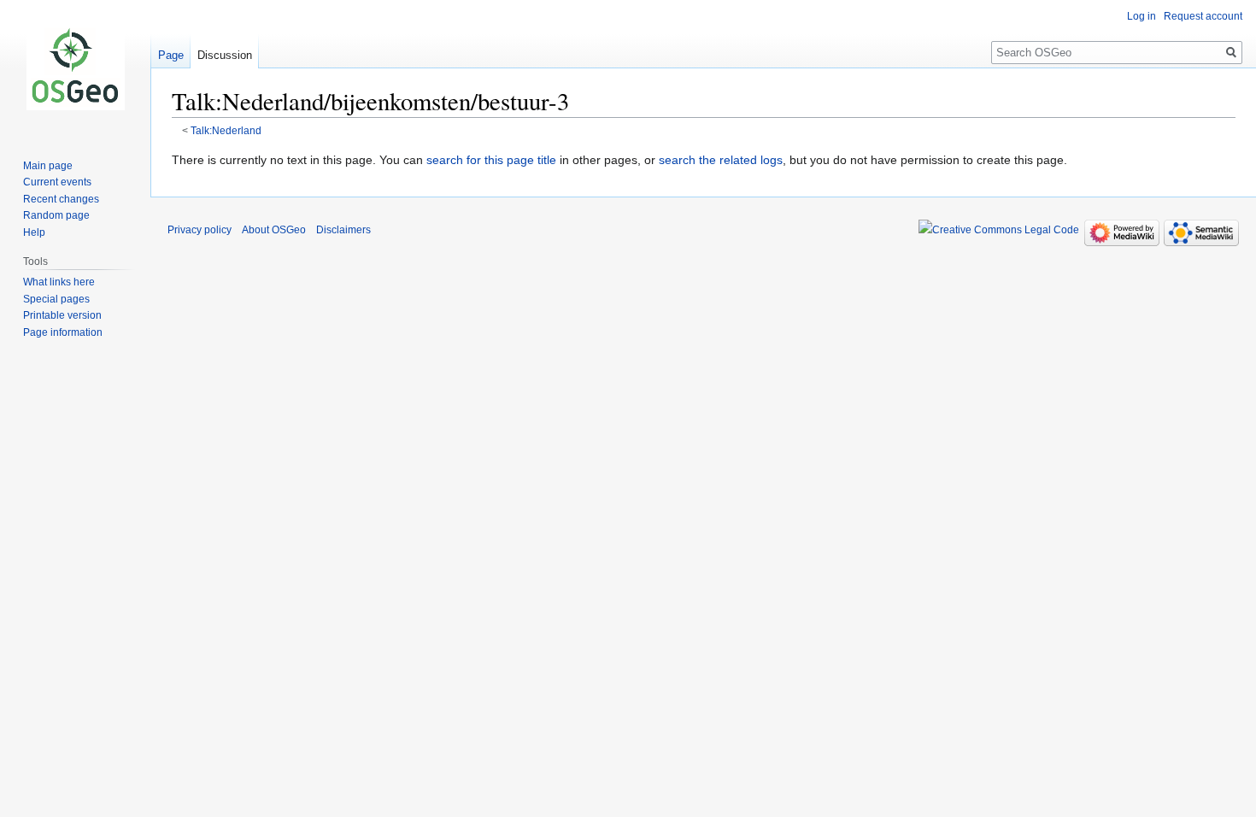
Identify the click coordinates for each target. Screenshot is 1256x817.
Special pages (56, 299)
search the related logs (721, 160)
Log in (1141, 16)
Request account (1203, 16)
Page (171, 55)
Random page (56, 215)
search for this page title (491, 160)
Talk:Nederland (226, 130)
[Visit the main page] (75, 68)
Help (34, 232)
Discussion (224, 55)
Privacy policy (199, 230)
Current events (57, 182)
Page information (63, 332)
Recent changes (61, 199)
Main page (48, 166)
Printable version (62, 315)
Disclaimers (343, 230)
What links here (59, 282)
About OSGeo (274, 230)
